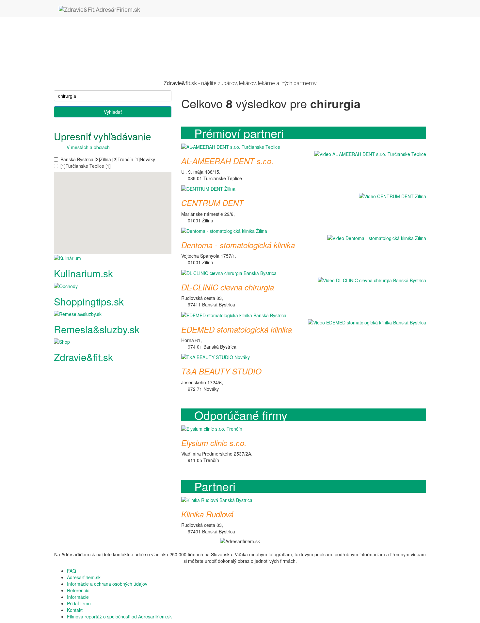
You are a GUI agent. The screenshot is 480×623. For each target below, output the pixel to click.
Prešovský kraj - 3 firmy (91, 46)
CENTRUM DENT (212, 202)
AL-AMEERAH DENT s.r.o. (227, 160)
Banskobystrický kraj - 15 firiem (99, 20)
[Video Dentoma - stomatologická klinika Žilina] (375, 237)
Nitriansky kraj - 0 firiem (91, 40)
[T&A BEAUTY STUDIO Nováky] (215, 356)
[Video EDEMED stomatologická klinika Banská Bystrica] (365, 322)
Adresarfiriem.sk (84, 577)
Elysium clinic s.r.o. (214, 442)
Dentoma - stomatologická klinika (238, 245)
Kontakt (75, 610)
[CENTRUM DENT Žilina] (208, 188)
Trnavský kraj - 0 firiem (90, 60)
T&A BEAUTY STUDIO (221, 371)
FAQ (71, 570)
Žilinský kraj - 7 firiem (89, 66)
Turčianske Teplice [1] (88, 166)
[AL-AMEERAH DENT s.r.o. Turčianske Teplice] (230, 146)
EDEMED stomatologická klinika (236, 329)
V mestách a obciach (86, 147)
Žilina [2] (109, 159)
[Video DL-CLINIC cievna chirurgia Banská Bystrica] (370, 280)
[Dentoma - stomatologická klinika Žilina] (224, 230)
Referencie (78, 590)
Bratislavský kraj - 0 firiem (93, 27)
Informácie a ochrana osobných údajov (107, 583)
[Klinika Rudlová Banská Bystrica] (216, 499)
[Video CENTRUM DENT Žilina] (391, 195)
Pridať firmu (79, 603)
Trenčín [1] (129, 159)
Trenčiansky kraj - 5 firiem (93, 53)
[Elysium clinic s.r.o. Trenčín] (211, 427)
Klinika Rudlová (207, 514)
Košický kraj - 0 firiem (89, 33)
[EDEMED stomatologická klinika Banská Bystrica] (233, 314)
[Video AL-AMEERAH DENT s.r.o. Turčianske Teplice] (368, 153)
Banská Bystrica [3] (80, 159)
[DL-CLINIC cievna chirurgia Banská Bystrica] (229, 272)
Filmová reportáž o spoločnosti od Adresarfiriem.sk (119, 616)
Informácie (78, 597)
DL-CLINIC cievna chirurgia (227, 287)
